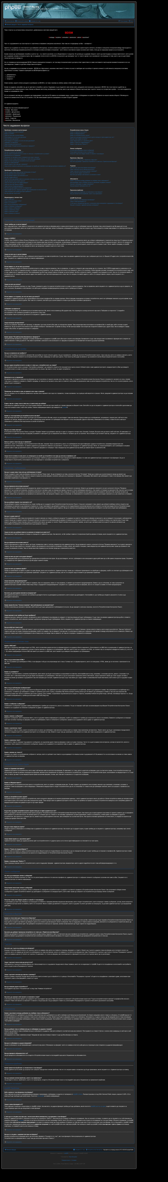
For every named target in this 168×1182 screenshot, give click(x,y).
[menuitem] (21, 21)
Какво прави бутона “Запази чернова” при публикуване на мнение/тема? (25, 189)
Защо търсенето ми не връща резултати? (82, 169)
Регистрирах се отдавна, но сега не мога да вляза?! (19, 140)
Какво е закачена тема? (11, 211)
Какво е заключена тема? (11, 209)
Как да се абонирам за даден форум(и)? (82, 184)
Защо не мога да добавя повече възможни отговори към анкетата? (24, 179)
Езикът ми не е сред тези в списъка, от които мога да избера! (22, 159)
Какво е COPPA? (9, 133)
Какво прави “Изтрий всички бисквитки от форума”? (19, 146)
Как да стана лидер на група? (78, 139)
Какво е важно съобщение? (12, 208)
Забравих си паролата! (11, 142)
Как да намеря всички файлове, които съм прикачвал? (86, 193)
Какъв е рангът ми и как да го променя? (16, 164)
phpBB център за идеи (98, 1106)
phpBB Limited (77, 1094)
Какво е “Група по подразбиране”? (80, 142)
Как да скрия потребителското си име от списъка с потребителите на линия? (26, 153)
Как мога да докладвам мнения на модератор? (18, 188)
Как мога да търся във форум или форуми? (83, 167)
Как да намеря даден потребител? (80, 172)
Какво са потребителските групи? (80, 135)
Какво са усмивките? (10, 202)
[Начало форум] (13, 7)
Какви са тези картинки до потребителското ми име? (19, 160)
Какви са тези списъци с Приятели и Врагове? (83, 159)
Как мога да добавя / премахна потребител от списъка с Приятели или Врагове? (93, 161)
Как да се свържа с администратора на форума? (84, 205)
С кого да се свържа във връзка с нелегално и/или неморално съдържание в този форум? (96, 203)
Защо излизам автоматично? (12, 144)
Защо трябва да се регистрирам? (14, 132)
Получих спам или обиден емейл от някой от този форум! (87, 153)
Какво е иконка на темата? (12, 213)
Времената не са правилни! (12, 155)
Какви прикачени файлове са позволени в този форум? (86, 192)
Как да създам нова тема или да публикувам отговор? (20, 172)
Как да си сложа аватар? (11, 162)
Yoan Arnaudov (73, 1156)
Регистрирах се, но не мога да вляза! (15, 137)
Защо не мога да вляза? (11, 139)
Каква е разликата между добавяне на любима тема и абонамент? (89, 180)
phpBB (64, 407)
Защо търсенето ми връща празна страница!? (83, 171)
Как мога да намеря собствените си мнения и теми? (85, 174)
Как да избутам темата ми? (12, 193)
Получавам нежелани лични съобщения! (82, 152)
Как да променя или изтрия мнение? (14, 173)
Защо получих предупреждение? (14, 186)
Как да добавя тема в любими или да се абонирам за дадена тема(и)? (90, 182)
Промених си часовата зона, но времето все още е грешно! (21, 157)
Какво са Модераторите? (77, 133)
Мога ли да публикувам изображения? (15, 204)
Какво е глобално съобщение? (13, 206)
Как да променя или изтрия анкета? (14, 181)
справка (20, 1120)
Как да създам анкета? (11, 177)
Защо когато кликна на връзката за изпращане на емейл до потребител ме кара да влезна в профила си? (35, 166)
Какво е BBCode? (9, 199)
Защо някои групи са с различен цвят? (81, 140)
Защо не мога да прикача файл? (13, 184)
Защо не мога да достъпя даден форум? (16, 182)
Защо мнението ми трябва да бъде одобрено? (17, 191)
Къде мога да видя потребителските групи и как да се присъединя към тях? (92, 137)
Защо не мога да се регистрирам (14, 135)
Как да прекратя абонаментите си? (80, 186)
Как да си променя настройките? (13, 152)
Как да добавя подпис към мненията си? (16, 175)
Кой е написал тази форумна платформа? (82, 199)
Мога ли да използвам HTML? (13, 201)
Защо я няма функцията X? (78, 201)
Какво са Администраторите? (78, 132)
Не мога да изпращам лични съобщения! (82, 150)
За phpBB (41, 1096)
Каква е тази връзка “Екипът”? (79, 144)
